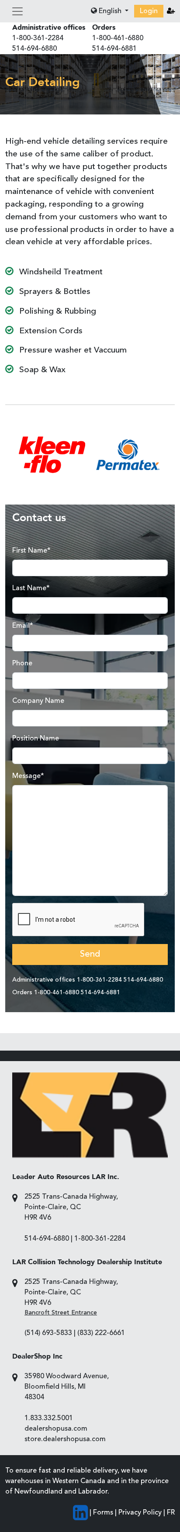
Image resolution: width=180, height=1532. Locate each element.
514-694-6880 (34, 48)
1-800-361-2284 (37, 38)
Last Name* (31, 588)
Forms (103, 1512)
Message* (28, 776)
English (110, 11)
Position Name (35, 738)
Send (90, 954)
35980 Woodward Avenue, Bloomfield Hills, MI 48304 (66, 1387)
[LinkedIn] (80, 1512)
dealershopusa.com (55, 1428)
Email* (22, 625)
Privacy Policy (140, 1512)
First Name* (31, 550)
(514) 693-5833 (48, 1333)
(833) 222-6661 (101, 1333)
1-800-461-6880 (117, 38)
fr (171, 1512)
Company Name (38, 701)
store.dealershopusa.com (65, 1439)
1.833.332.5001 (48, 1418)
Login (149, 11)
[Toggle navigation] (17, 11)
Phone (22, 663)
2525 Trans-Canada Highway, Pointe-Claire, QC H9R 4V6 (71, 1207)
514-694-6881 (114, 48)
